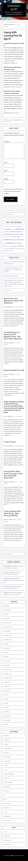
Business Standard (15, 113)
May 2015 (6, 703)
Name (6, 162)
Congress (6, 744)
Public (5, 246)
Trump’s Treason (8, 290)
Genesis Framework (20, 855)
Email (6, 171)
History (5, 236)
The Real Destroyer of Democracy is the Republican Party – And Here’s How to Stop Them (13, 270)
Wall (7, 250)
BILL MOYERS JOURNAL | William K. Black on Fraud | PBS (13, 580)
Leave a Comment (19, 307)
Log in (5, 832)
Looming (5, 121)
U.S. (14, 248)
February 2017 (7, 661)
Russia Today (7, 803)
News (9, 243)
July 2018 (6, 644)
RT (4, 795)
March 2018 (6, 648)
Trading (7, 248)
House (8, 236)
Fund (5, 234)
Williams (10, 250)
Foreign (13, 232)
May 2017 (6, 652)
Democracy (20, 229)
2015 (6, 226)
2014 (4, 226)
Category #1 (6, 740)
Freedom (18, 232)
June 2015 (6, 699)
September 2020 (8, 635)
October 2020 (7, 631)
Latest (6, 239)
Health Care (6, 778)
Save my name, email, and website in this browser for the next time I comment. (13, 191)
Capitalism (19, 226)
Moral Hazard (7, 786)
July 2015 (6, 695)
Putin (8, 246)
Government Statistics (9, 774)
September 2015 (7, 686)
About (9, 226)
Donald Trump (7, 231)
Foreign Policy (7, 761)
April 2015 (6, 707)
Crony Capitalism (8, 748)
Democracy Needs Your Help (10, 276)
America (11, 226)
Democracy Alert (14, 7)
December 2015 (7, 673)
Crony (14, 229)
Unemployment (18, 248)
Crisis (12, 229)
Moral (22, 240)
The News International (16, 87)
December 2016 (7, 669)
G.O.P (5, 769)
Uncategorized (11, 120)
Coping (21, 120)
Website (6, 179)
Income (10, 236)
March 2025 (6, 606)
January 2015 (7, 720)
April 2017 (6, 657)
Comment (7, 141)
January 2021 (7, 618)
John (18, 236)
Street (5, 248)
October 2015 (7, 682)
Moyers (5, 243)
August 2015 (7, 690)
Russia (10, 246)
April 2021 (6, 614)
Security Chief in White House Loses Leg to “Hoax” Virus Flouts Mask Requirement (13, 474)
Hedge (21, 234)
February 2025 (7, 610)
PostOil (9, 121)
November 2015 (7, 678)
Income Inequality (8, 782)
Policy (20, 243)
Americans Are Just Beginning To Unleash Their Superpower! (13, 300)
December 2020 (7, 623)
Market (19, 240)
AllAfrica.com (14, 63)
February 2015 (7, 716)
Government (11, 234)
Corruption (7, 229)
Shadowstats (15, 246)
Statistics (21, 246)
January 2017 (7, 665)
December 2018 (7, 640)
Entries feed (6, 836)
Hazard (17, 234)
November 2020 (7, 627)
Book (16, 226)
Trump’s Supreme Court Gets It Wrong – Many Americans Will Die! (12, 513)
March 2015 (6, 712)
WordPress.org (7, 844)
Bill (14, 226)
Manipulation (12, 240)
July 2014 (6, 724)
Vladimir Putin (7, 820)
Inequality (15, 236)
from (22, 231)
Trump (11, 248)
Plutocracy (15, 243)
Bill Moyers (6, 736)
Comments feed (7, 840)
